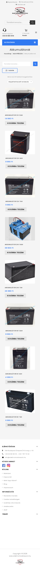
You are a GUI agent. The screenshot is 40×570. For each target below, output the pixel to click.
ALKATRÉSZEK (18, 54)
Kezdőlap (7, 54)
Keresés (35, 64)
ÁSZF (5, 510)
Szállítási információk (12, 503)
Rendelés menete (10, 496)
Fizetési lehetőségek (12, 499)
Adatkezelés (8, 506)
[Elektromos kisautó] (20, 12)
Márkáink (7, 473)
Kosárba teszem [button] (15, 123)
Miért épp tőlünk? (10, 480)
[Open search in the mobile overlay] (20, 22)
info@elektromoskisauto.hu (15, 457)
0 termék (26, 33)
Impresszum (8, 488)
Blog (5, 484)
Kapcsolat (8, 477)
